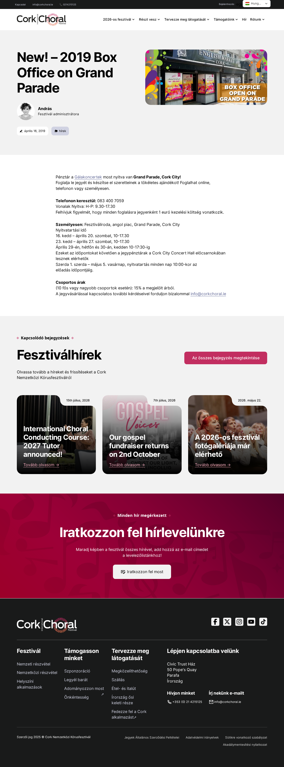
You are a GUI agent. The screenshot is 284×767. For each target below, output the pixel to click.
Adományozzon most (84, 688)
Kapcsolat (20, 4)
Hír (244, 19)
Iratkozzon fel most (145, 571)
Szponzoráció (77, 671)
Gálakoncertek (88, 177)
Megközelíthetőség (130, 671)
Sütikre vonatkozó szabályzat (246, 737)
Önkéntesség (76, 697)
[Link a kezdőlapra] (41, 19)
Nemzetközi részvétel (37, 672)
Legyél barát (76, 679)
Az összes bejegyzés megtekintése (226, 357)
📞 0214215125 (67, 4)
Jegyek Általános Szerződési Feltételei (151, 737)
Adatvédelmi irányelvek (202, 737)
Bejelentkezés (226, 4)
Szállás (118, 679)
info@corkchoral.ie (43, 4)
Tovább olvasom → (41, 464)
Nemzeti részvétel (33, 664)
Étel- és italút (124, 688)
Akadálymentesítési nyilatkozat (245, 744)
